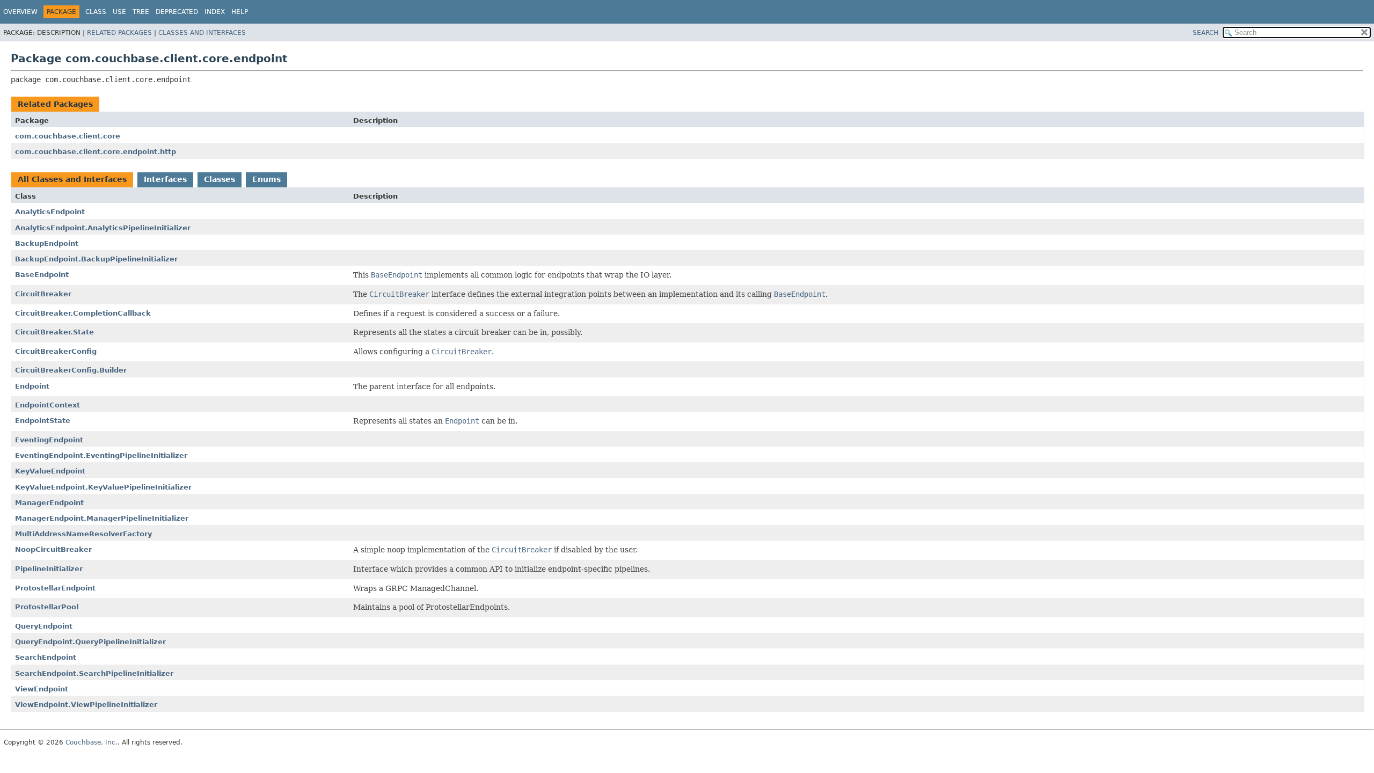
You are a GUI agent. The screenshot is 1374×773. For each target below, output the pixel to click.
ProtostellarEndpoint (55, 588)
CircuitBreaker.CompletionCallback (83, 313)
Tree (141, 12)
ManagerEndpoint (49, 503)
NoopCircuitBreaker (53, 549)
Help (239, 12)
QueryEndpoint (43, 626)
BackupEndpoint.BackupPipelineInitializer (96, 259)
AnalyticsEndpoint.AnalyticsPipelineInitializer (103, 228)
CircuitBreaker (43, 294)
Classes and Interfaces (202, 33)
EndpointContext (47, 405)
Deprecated (177, 12)
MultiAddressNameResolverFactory (83, 534)
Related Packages (119, 33)
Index (214, 12)
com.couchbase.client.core (67, 136)
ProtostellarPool (46, 607)
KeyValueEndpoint (50, 471)
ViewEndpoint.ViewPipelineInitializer (86, 705)
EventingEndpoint (49, 440)
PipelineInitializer (49, 569)
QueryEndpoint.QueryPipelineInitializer (90, 642)
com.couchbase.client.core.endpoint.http (95, 152)
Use (119, 12)
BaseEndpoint (42, 275)
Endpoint (32, 386)
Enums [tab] (266, 179)
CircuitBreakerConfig (56, 351)
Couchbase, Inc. (91, 742)
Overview (20, 12)
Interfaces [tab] (165, 179)
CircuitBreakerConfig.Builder (71, 370)
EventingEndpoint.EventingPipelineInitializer (101, 455)
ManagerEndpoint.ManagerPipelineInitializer (101, 518)
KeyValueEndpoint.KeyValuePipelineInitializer (103, 487)
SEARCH (1205, 33)
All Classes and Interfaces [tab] (72, 179)
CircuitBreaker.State (54, 332)
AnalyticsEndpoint (50, 212)
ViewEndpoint (41, 689)
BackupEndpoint (46, 243)
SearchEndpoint (45, 657)
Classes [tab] (219, 179)
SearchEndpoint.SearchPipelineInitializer (94, 673)
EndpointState (42, 421)
